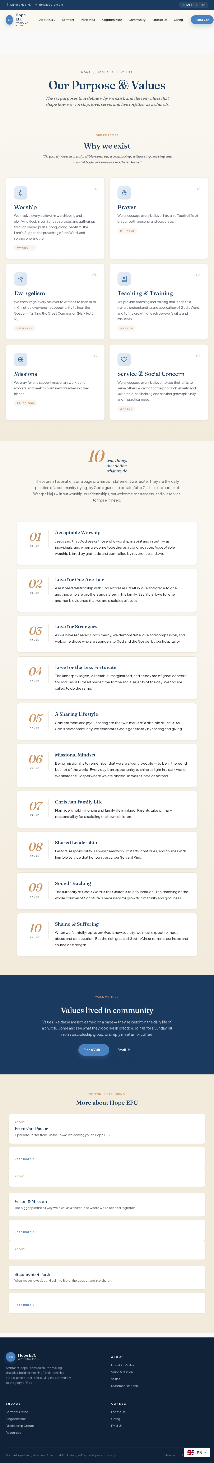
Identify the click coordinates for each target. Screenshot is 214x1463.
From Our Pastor (122, 1365)
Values (115, 1379)
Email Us (123, 1050)
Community (137, 20)
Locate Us (159, 20)
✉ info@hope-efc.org (49, 4)
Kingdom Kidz (112, 20)
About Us (46, 20)
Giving (178, 20)
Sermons (68, 20)
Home (86, 72)
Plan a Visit (202, 20)
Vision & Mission (122, 1372)
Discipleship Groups (20, 1425)
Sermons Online (17, 1412)
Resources (13, 1432)
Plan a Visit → (94, 1050)
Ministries (88, 20)
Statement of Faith (124, 1386)
